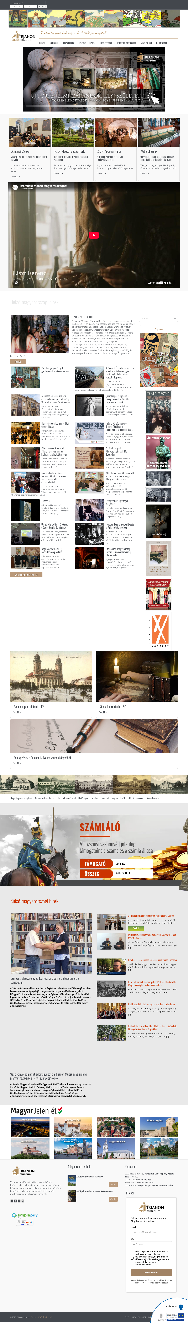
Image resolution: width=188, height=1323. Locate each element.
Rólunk (42, 43)
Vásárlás (113, 1185)
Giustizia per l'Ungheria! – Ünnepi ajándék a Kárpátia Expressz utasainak (117, 399)
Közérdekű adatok (45, 1318)
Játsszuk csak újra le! (67, 799)
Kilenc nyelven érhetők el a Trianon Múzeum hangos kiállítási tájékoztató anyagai (55, 451)
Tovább (15, 176)
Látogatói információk (126, 43)
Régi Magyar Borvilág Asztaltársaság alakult (51, 550)
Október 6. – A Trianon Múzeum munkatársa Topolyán (152, 960)
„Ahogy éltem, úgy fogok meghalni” (117, 502)
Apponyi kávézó (20, 151)
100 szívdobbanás (135, 799)
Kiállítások (54, 43)
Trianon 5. (45, 501)
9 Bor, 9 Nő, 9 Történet (82, 316)
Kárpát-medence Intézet (45, 799)
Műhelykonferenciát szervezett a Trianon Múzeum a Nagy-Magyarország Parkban (120, 476)
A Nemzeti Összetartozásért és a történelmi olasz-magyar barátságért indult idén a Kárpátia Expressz (120, 372)
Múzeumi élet (68, 43)
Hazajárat (105, 799)
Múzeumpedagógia (87, 43)
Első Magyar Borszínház (88, 799)
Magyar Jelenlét (118, 799)
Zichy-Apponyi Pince (109, 151)
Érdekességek (106, 43)
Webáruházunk (148, 151)
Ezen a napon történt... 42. (28, 707)
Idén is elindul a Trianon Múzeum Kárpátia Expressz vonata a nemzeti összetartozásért (53, 477)
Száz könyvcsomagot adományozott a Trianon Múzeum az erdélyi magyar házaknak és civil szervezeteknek (48, 1076)
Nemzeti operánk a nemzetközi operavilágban (55, 424)
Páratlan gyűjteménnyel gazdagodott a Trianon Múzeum (55, 369)
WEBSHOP (142, 1318)
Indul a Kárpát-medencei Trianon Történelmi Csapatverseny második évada (119, 426)
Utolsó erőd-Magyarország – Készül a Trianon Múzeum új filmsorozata (119, 552)
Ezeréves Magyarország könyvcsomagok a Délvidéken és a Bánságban (44, 980)
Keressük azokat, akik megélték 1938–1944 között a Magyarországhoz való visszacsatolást (152, 984)
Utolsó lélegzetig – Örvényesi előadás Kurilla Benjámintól (54, 525)
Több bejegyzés (108, 1050)
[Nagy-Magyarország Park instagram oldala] (23, 1202)
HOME (126, 1318)
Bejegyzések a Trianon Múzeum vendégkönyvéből (42, 758)
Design (33, 1318)
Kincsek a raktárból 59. (113, 707)
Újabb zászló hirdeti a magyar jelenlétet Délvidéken (151, 1005)
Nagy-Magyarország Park (69, 151)
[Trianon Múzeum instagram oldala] (15, 1202)
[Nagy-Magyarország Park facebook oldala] (19, 1202)
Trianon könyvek (152, 799)
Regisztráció (17, 3)
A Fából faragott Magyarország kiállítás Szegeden (116, 451)
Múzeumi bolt (146, 43)
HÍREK (133, 1318)
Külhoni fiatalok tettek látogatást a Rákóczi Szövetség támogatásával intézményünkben (152, 1028)
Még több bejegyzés (25, 574)
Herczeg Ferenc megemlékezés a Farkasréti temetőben (120, 525)
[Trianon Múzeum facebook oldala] (11, 1202)
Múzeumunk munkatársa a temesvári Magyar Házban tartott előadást (152, 937)
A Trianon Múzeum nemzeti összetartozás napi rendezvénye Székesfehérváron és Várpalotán (55, 399)
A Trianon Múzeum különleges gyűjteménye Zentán (151, 916)
